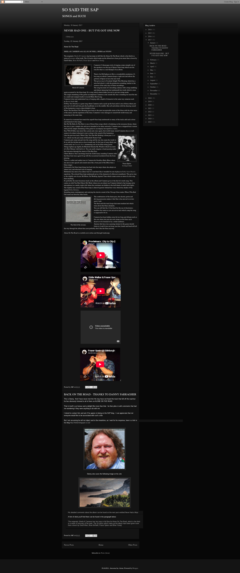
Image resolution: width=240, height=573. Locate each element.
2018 (150, 98)
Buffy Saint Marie (128, 171)
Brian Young (99, 60)
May (152, 70)
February (153, 60)
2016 (150, 36)
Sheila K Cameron (80, 56)
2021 (150, 108)
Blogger (135, 568)
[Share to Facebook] (93, 387)
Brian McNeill (77, 60)
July (152, 76)
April (152, 66)
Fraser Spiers (87, 60)
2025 (150, 122)
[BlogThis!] (89, 387)
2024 (150, 118)
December (154, 94)
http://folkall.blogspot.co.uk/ (80, 423)
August (153, 80)
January (153, 43)
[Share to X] (91, 387)
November (154, 90)
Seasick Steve (79, 144)
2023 (150, 115)
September (154, 83)
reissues (72, 58)
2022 (150, 111)
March (152, 63)
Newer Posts (69, 545)
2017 (150, 40)
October (153, 87)
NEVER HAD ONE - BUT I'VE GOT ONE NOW (92, 30)
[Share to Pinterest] (96, 387)
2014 (150, 29)
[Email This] (86, 387)
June (152, 73)
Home (101, 545)
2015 (150, 33)
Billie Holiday (74, 190)
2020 (150, 105)
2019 (150, 101)
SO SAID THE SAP (80, 9)
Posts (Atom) (105, 553)
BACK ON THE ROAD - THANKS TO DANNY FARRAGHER (100, 394)
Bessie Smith (70, 101)
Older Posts (132, 545)
